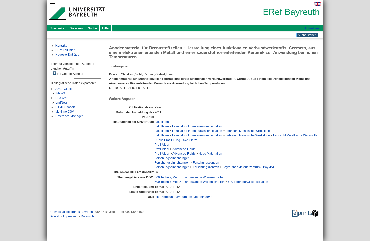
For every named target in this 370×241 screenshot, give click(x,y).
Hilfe (105, 28)
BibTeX (60, 93)
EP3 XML (61, 98)
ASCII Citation (65, 89)
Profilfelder (162, 144)
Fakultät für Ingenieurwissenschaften (197, 126)
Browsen (76, 28)
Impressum (71, 216)
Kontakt (55, 216)
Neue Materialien (210, 153)
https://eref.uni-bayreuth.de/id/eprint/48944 (183, 197)
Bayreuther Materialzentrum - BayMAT (248, 167)
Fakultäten (162, 122)
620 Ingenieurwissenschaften (248, 182)
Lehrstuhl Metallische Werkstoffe (248, 131)
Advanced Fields (183, 149)
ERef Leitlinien (65, 50)
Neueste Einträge (67, 54)
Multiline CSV (64, 111)
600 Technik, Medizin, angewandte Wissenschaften (190, 177)
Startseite (57, 28)
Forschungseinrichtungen (172, 158)
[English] (317, 4)
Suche (92, 28)
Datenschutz (89, 216)
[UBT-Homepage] (77, 21)
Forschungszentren (206, 162)
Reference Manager (69, 116)
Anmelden (311, 28)
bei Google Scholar (69, 74)
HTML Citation (65, 107)
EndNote (61, 102)
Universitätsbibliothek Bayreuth (72, 212)
